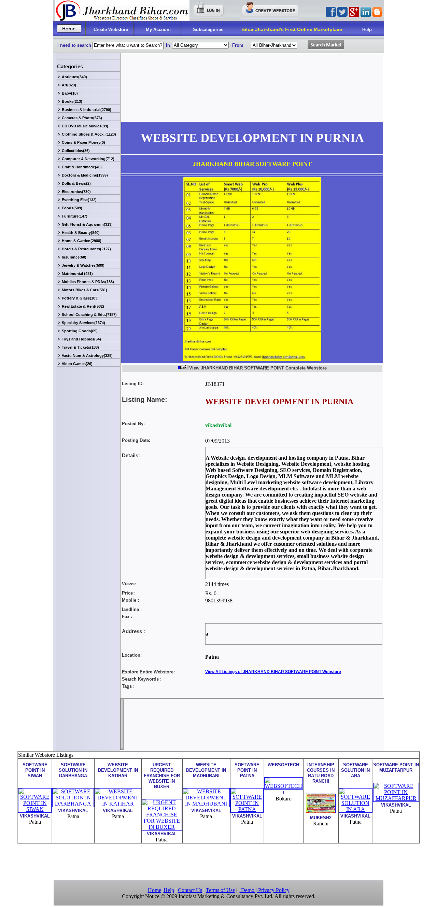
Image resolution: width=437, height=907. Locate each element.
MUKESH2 (321, 817)
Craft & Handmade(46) (82, 167)
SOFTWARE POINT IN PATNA (247, 770)
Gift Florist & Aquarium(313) (87, 224)
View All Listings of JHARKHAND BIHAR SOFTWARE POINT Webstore (273, 671)
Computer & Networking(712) (88, 159)
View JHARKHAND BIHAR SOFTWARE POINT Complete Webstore (258, 368)
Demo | (249, 890)
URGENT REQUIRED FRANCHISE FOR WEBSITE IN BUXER (162, 775)
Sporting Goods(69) (80, 331)
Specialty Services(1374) (83, 323)
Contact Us (190, 890)
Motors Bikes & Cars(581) (84, 290)
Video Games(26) (77, 364)
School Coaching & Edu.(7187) (89, 314)
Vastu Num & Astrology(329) (87, 355)
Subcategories (208, 29)
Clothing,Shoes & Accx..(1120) (89, 134)
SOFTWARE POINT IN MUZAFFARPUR (396, 767)
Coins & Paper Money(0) (83, 142)
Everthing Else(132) (79, 200)
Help (367, 29)
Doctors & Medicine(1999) (85, 175)
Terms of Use (220, 890)
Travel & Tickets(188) (80, 347)
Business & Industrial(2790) (86, 110)
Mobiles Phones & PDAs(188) (88, 282)
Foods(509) (72, 208)
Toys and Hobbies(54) (81, 339)
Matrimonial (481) (77, 273)
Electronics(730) (76, 192)
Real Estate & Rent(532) (83, 306)
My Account (158, 29)
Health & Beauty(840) (81, 233)
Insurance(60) (74, 257)
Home (154, 890)
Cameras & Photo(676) (82, 118)
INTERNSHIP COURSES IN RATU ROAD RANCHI (321, 773)
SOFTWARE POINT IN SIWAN (35, 770)
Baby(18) (70, 93)
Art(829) (69, 85)
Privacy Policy (274, 890)
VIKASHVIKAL (35, 816)
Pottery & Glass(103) (80, 298)
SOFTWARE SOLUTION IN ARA (355, 770)
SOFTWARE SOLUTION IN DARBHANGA (73, 770)
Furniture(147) (74, 216)
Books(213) (72, 101)
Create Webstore (111, 29)
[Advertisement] (218, 861)
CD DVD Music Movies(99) (85, 126)
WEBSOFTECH (283, 764)
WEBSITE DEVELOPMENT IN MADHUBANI (206, 770)
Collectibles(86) (76, 151)
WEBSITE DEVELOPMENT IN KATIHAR (118, 770)
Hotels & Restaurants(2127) (86, 249)
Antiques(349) (74, 77)
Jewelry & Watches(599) (83, 265)
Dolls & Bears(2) (76, 183)
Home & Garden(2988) (81, 241)
